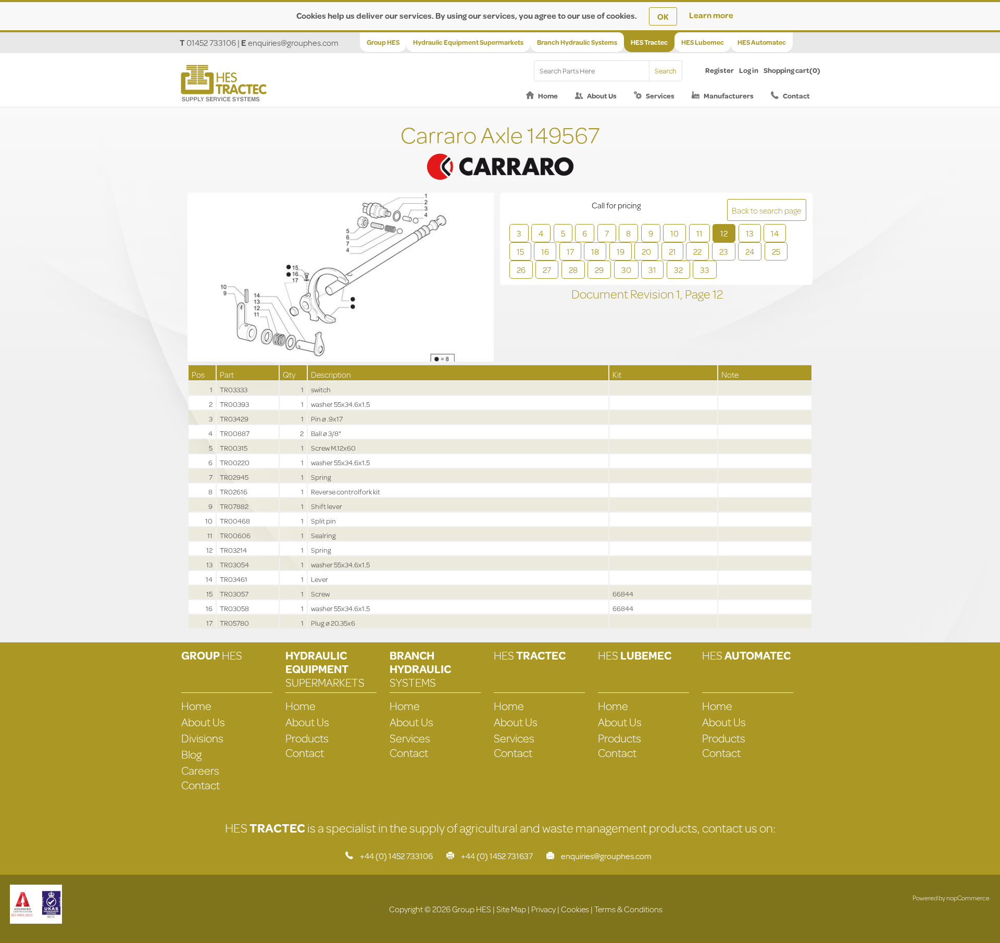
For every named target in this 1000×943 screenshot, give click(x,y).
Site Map (511, 909)
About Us (602, 96)
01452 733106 (211, 42)
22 (697, 251)
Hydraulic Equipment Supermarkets (468, 42)
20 (646, 251)
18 (595, 251)
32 (678, 270)
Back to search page (766, 210)
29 (599, 270)
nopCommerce (968, 897)
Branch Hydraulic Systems (577, 42)
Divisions (202, 738)
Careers (200, 770)
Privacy (543, 909)
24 (749, 251)
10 (674, 233)
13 (750, 233)
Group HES (383, 42)
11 (699, 233)
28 (573, 270)
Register (719, 70)
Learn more (711, 15)
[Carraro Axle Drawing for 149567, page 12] (341, 278)
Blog (191, 754)
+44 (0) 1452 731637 (497, 856)
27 (547, 270)
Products (307, 738)
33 (704, 270)
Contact (796, 96)
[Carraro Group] (500, 154)
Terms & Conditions (628, 909)
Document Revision (623, 294)
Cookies (575, 909)
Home (548, 96)
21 (672, 251)
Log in (748, 70)
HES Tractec (649, 42)
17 (570, 251)
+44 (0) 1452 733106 (396, 856)
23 (723, 251)
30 (626, 270)
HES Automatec (762, 42)
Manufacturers (729, 96)
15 (520, 251)
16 (545, 251)
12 (724, 233)
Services (660, 96)
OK (663, 16)
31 (652, 270)
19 (620, 251)
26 (521, 270)
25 (776, 251)
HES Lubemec (702, 42)
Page (698, 294)
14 (775, 233)
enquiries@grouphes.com (293, 42)
